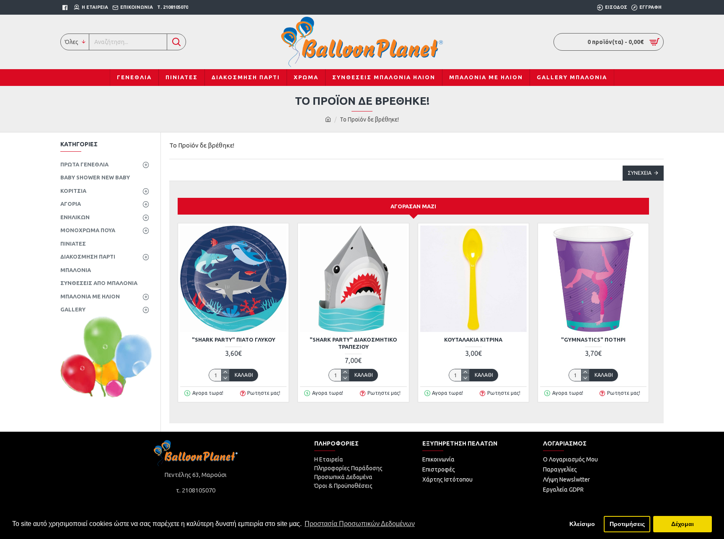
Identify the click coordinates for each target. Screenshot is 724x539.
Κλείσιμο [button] (582, 524)
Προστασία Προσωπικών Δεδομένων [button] (360, 523)
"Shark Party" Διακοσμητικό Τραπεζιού (353, 343)
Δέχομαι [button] (682, 524)
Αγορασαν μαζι (413, 206)
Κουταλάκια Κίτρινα (473, 339)
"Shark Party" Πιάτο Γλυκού (233, 339)
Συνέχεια (640, 173)
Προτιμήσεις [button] (627, 524)
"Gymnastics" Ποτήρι (593, 339)
